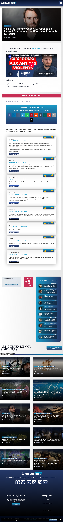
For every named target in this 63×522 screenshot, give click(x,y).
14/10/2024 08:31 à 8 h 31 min (17, 162)
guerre (18, 101)
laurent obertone (25, 101)
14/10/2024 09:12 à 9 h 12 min (17, 140)
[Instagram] (40, 482)
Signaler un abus (15, 154)
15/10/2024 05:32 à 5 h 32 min (17, 240)
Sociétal (8, 25)
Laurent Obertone (36, 49)
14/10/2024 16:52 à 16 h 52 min (18, 226)
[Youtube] (29, 482)
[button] (60, 3)
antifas (14, 101)
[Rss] (34, 482)
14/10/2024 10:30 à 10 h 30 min (18, 194)
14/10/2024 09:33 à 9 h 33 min (17, 179)
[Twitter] (23, 482)
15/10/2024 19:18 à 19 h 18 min (18, 254)
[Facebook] (18, 482)
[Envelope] (45, 482)
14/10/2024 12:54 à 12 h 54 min (18, 211)
